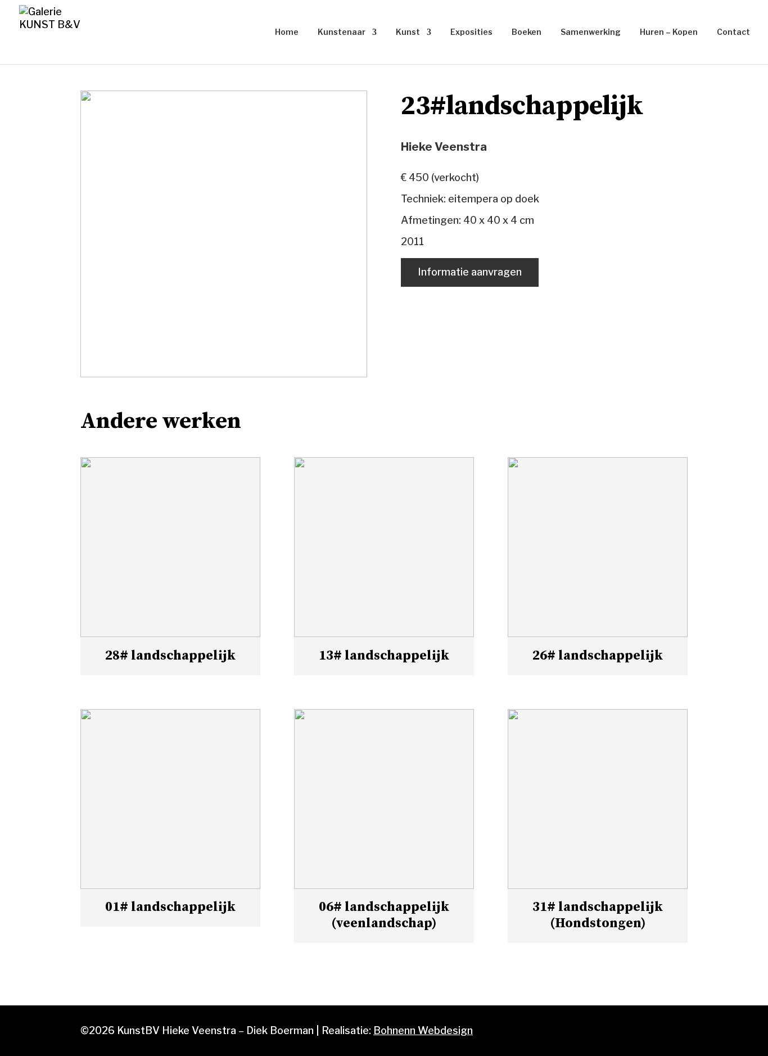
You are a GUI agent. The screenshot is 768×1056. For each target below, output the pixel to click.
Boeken (526, 32)
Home (287, 32)
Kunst (408, 32)
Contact (733, 32)
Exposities (471, 32)
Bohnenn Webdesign (423, 1030)
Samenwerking (591, 32)
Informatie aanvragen (470, 272)
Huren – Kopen (669, 32)
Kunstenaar (341, 32)
